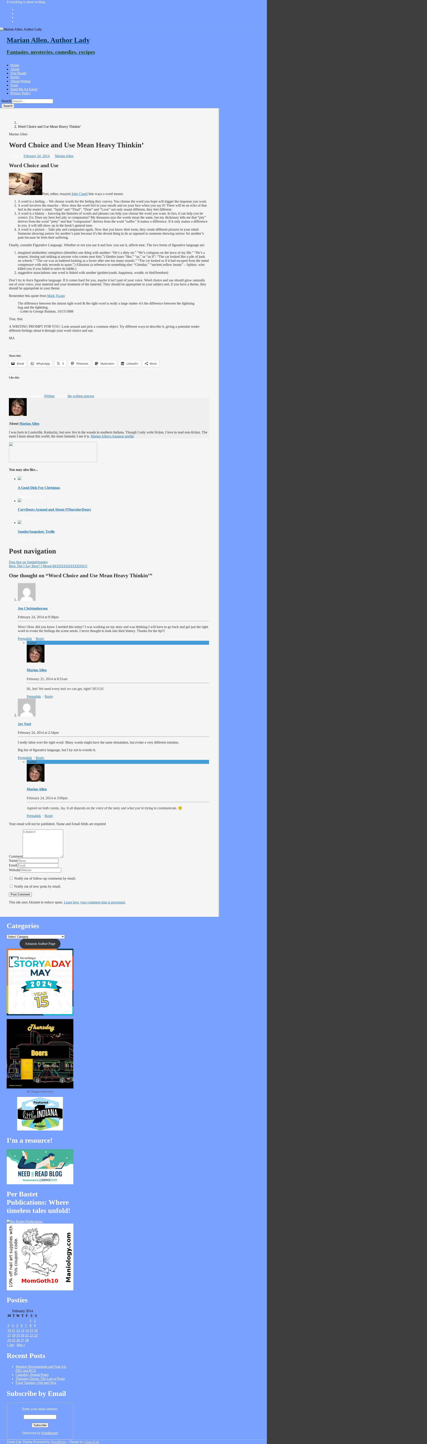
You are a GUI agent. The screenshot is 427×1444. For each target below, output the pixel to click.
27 (22, 1340)
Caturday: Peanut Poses (32, 1375)
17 (9, 1335)
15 (31, 1330)
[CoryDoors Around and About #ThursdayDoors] (19, 501)
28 (27, 1340)
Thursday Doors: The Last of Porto (40, 1379)
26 (18, 1340)
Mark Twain (55, 296)
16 (36, 1330)
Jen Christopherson (33, 608)
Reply (40, 639)
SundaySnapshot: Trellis (36, 531)
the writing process (81, 396)
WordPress (58, 1442)
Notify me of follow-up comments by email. (45, 878)
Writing (49, 396)
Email (13, 865)
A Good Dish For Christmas (39, 488)
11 (13, 1330)
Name (13, 860)
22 (31, 1335)
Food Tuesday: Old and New (36, 1383)
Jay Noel (24, 724)
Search (6, 101)
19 (18, 1335)
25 (13, 1340)
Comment (16, 856)
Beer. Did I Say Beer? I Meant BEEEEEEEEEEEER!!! (48, 566)
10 (9, 1330)
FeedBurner (49, 1433)
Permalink (25, 639)
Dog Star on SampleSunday (28, 562)
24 (9, 1340)
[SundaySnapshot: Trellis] (19, 523)
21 (27, 1335)
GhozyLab (91, 1442)
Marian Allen (64, 156)
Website (14, 870)
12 (18, 1330)
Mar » (21, 1345)
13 (22, 1330)
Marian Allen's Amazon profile (112, 436)
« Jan (10, 1345)
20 (22, 1335)
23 (36, 1335)
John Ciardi (79, 194)
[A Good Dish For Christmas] (19, 479)
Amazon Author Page (40, 944)
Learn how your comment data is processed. (95, 902)
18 (13, 1335)
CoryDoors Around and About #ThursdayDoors (54, 509)
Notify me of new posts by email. (37, 886)
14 (27, 1330)
